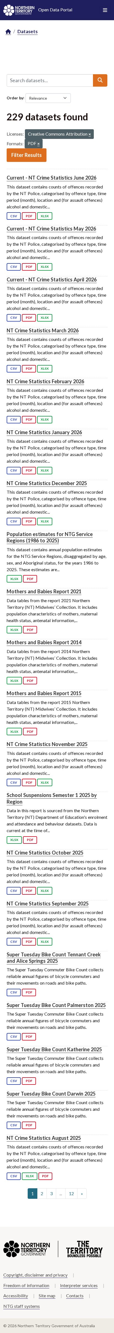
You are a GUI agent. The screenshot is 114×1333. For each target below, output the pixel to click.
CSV (13, 216)
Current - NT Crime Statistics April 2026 (52, 279)
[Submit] (100, 80)
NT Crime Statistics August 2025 (44, 1138)
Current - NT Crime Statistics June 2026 (51, 178)
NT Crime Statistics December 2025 (47, 483)
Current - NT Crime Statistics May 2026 (51, 229)
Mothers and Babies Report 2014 (44, 642)
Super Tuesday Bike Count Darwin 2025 (51, 1094)
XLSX (45, 216)
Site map (47, 1295)
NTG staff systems (21, 1306)
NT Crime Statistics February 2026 (45, 381)
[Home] (8, 32)
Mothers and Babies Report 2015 (44, 693)
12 (71, 1193)
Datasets (27, 31)
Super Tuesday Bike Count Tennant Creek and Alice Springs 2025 (54, 957)
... (60, 1193)
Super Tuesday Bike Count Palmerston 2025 (56, 1005)
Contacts (75, 1295)
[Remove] (90, 135)
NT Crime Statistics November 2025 (47, 744)
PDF (29, 216)
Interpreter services (79, 1285)
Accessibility (15, 1295)
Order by (15, 97)
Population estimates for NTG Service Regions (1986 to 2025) (50, 537)
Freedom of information (26, 1285)
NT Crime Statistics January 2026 (44, 432)
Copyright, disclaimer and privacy (35, 1274)
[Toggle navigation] (105, 10)
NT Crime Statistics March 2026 (43, 330)
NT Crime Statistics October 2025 (45, 853)
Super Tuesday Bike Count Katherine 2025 (54, 1049)
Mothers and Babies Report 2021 (44, 591)
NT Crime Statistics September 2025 (48, 903)
